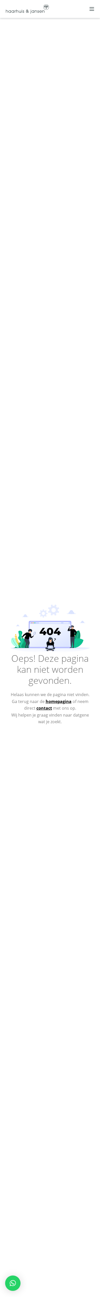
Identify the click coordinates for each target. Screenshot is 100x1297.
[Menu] (91, 9)
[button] (13, 1283)
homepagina (59, 701)
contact (44, 708)
